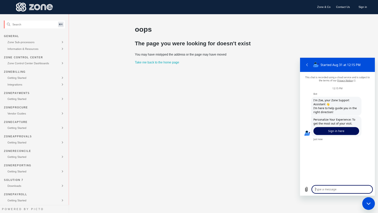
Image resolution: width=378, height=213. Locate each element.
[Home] (34, 7)
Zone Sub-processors (20, 42)
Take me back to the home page (157, 62)
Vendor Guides (16, 113)
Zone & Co (324, 6)
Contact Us (343, 6)
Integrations (14, 84)
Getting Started (16, 77)
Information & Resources (22, 48)
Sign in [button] (363, 6)
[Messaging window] (337, 127)
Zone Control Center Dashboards (28, 63)
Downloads (14, 185)
